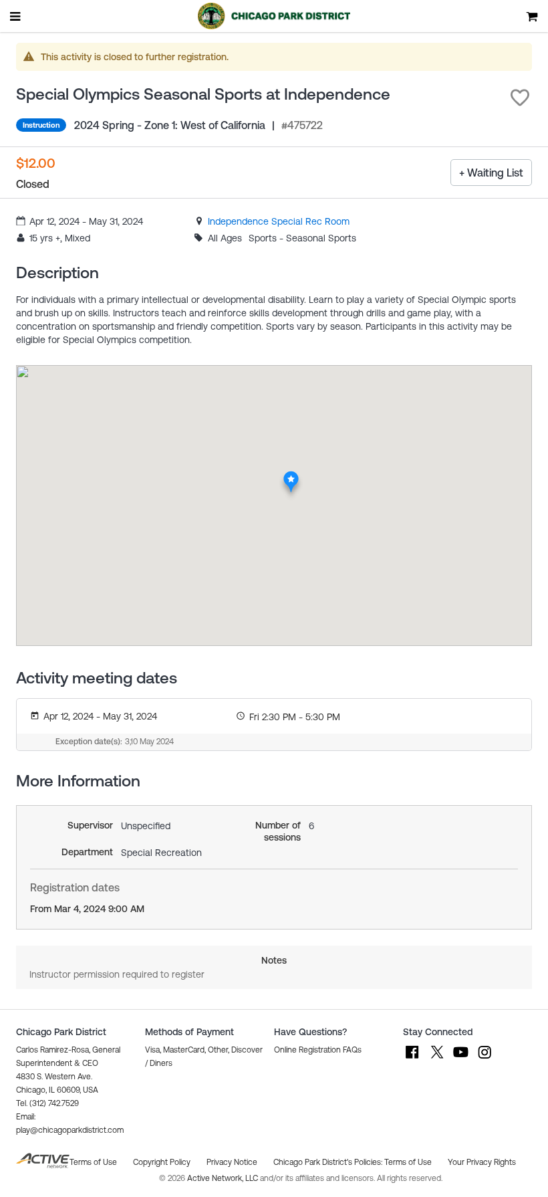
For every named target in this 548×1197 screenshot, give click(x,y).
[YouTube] (460, 1058)
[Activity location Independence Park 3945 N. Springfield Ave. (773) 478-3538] (291, 474)
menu (16, 16)
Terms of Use (408, 1162)
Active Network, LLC (223, 1178)
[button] (520, 97)
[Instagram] (484, 1058)
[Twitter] (436, 1058)
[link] (279, 221)
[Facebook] (412, 1058)
